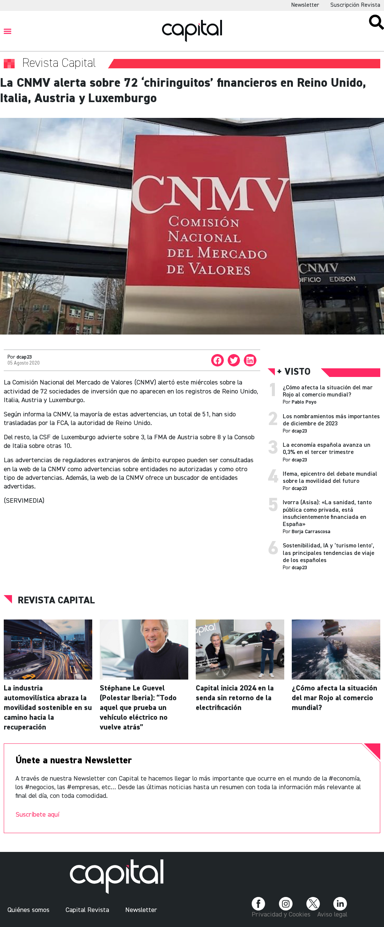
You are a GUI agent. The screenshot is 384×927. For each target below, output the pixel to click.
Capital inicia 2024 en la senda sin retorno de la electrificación (235, 697)
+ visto (293, 372)
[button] (8, 31)
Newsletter (305, 5)
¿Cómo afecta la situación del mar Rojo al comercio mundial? (334, 697)
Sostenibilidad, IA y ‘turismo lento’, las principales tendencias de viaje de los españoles (328, 553)
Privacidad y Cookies (281, 914)
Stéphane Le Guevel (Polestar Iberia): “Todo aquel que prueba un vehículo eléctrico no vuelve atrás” (138, 707)
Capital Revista (87, 910)
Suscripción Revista (355, 5)
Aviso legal (332, 914)
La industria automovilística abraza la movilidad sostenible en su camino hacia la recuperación (48, 707)
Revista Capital (56, 601)
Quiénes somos (29, 910)
